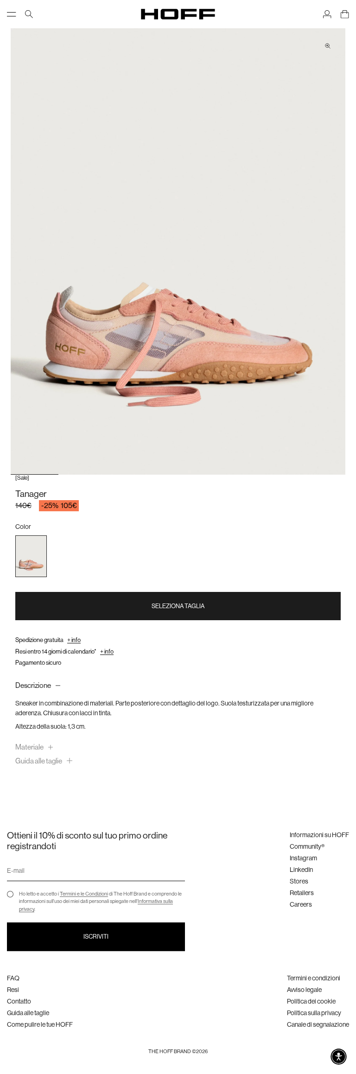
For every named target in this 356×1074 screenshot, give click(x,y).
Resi (13, 989)
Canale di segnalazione (318, 1024)
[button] (339, 1057)
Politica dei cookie (311, 1001)
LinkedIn (301, 869)
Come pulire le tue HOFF (40, 1024)
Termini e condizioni (313, 978)
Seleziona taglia (178, 606)
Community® (307, 846)
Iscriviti (95, 936)
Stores (299, 881)
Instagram (303, 858)
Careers (301, 904)
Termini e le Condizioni (84, 894)
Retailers (302, 892)
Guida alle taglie (28, 1013)
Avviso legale (304, 989)
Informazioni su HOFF (319, 835)
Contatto (19, 1001)
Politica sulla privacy (314, 1013)
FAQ (13, 978)
